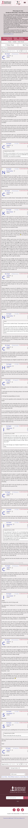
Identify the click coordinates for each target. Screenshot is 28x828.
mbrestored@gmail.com (8, 33)
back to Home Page (6, 2)
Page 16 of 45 (5, 51)
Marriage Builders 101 (19, 39)
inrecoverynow (16, 639)
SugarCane (16, 748)
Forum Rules (4, 776)
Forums (15, 38)
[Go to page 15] (11, 51)
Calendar (14, 41)
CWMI (17, 143)
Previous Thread (10, 45)
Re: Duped (7, 53)
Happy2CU (16, 380)
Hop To (7, 768)
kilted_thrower (15, 273)
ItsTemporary (16, 492)
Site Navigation (25, 2)
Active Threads (21, 41)
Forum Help (23, 776)
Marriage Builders (7, 38)
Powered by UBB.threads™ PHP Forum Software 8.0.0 (14, 818)
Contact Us (17, 776)
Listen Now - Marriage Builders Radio (18, 3)
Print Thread (4, 48)
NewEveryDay (15, 53)
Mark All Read (11, 776)
